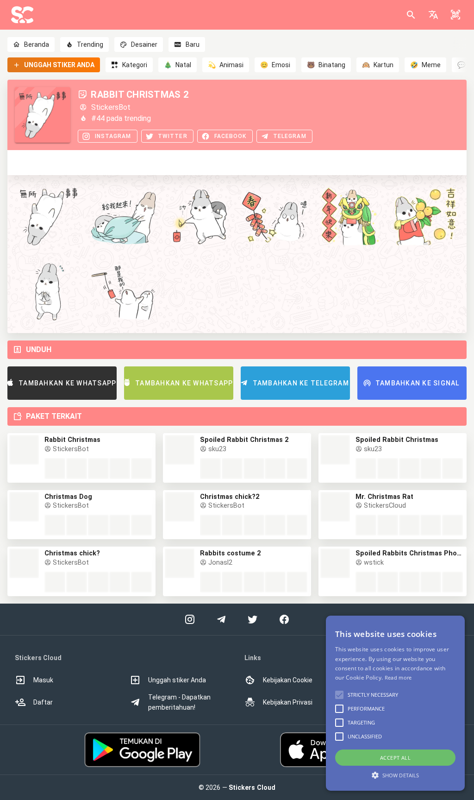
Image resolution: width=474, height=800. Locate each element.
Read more (398, 677)
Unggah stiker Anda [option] (177, 680)
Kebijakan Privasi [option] (287, 702)
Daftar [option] (43, 702)
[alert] (395, 703)
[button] (433, 15)
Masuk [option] (43, 680)
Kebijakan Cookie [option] (287, 680)
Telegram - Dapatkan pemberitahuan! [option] (179, 702)
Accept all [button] (395, 757)
